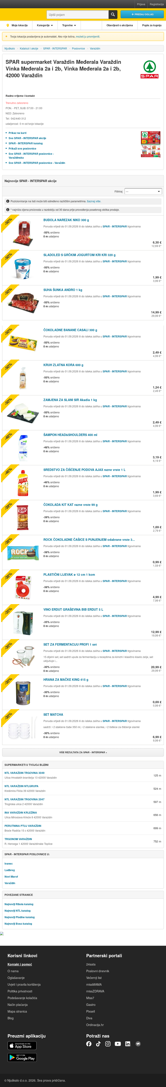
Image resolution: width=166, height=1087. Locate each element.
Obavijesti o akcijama (120, 25)
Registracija (157, 4)
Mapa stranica (17, 1011)
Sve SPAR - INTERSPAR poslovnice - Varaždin (37, 163)
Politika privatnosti (20, 991)
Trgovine (67, 25)
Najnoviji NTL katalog (17, 911)
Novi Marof (11, 876)
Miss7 (90, 998)
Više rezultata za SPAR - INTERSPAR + (83, 752)
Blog (11, 1018)
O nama (13, 971)
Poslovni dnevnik (97, 971)
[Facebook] (88, 1043)
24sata (91, 964)
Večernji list (94, 977)
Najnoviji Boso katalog (18, 924)
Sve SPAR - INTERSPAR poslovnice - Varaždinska (31, 156)
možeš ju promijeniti (87, 36)
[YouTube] (118, 1043)
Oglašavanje (16, 977)
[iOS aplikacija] (22, 1045)
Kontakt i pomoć (20, 964)
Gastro (91, 1004)
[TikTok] (98, 1043)
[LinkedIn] (128, 1043)
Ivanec (9, 863)
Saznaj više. (94, 201)
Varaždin (95, 48)
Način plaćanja (18, 1004)
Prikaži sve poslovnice (22, 148)
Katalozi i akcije (29, 48)
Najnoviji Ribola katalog (19, 904)
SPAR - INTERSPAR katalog (26, 143)
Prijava (141, 4)
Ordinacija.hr (95, 1025)
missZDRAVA (95, 991)
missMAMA (94, 984)
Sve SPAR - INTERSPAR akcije (27, 138)
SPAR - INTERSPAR (55, 48)
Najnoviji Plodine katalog (20, 917)
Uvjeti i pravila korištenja (24, 984)
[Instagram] (107, 1043)
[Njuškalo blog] (138, 1043)
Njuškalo (10, 48)
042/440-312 (18, 118)
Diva (89, 1018)
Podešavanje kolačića (22, 998)
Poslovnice (78, 48)
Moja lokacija (19, 25)
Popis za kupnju (151, 25)
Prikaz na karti (17, 133)
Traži (113, 14)
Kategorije (43, 25)
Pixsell (90, 1011)
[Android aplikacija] (22, 1057)
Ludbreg (10, 870)
